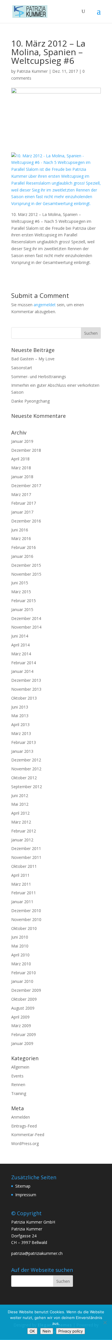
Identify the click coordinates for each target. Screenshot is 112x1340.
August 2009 (22, 1008)
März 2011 (21, 884)
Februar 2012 (23, 831)
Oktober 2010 (24, 928)
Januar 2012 (22, 840)
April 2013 (20, 724)
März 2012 (21, 822)
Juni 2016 (19, 530)
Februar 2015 (23, 600)
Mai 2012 (19, 804)
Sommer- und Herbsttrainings (38, 376)
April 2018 (20, 459)
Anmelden (20, 1117)
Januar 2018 (22, 476)
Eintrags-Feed (24, 1126)
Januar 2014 (22, 671)
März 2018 (21, 467)
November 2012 (26, 769)
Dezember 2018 (26, 450)
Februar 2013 (23, 742)
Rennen (18, 1084)
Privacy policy (70, 1331)
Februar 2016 (23, 547)
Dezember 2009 (26, 990)
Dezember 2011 (26, 848)
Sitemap (22, 1186)
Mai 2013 (19, 715)
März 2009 (21, 1025)
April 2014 (20, 645)
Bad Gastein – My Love (33, 358)
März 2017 (21, 494)
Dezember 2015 (26, 565)
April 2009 (20, 1017)
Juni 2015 (19, 582)
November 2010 (26, 919)
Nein (47, 1331)
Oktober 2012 (24, 777)
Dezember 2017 (26, 485)
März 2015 (21, 591)
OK (32, 1331)
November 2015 (26, 574)
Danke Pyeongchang (30, 401)
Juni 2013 (19, 707)
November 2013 (26, 689)
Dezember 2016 (26, 521)
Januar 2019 (22, 441)
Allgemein (20, 1067)
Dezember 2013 (26, 680)
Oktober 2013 (24, 698)
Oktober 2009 (24, 999)
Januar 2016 (22, 556)
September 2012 (26, 786)
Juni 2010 (19, 937)
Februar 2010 (23, 972)
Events (17, 1076)
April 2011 (20, 875)
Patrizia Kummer (32, 71)
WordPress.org (25, 1143)
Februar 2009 (23, 1034)
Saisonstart (21, 367)
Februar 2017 (23, 503)
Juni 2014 (19, 636)
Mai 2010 (19, 946)
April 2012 (20, 813)
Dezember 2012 (26, 760)
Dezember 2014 (26, 618)
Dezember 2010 (26, 910)
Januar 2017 (22, 512)
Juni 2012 (19, 795)
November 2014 (26, 627)
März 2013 (21, 733)
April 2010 (20, 955)
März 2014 (21, 653)
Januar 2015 (22, 609)
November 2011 (26, 857)
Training (18, 1093)
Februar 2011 (23, 892)
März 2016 (21, 538)
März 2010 (21, 963)
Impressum (25, 1194)
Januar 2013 (22, 751)
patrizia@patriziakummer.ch (37, 1253)
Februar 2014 (23, 662)
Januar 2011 (22, 901)
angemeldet (45, 304)
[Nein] (105, 1322)
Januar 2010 (22, 981)
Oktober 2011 (24, 866)
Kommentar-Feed (27, 1134)
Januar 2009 (22, 1043)
